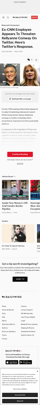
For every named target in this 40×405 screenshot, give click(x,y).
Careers (24, 306)
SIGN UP (34, 17)
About (4, 321)
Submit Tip (20, 279)
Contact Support (27, 310)
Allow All (20, 401)
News (4, 306)
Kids (3, 317)
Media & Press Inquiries (29, 324)
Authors (5, 328)
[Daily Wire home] (20, 17)
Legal (23, 321)
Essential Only (20, 395)
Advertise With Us (8, 324)
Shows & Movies (8, 310)
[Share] (36, 60)
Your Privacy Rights (28, 317)
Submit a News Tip (27, 335)
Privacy (4, 339)
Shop (4, 313)
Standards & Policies (28, 331)
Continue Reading (20, 154)
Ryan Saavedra (7, 51)
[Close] (37, 371)
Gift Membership (27, 313)
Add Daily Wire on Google (21, 99)
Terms (4, 335)
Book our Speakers (9, 331)
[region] (20, 386)
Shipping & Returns (27, 328)
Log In (20, 163)
